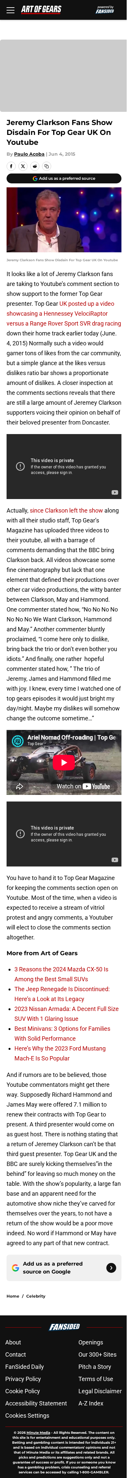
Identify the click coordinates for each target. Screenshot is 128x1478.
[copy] (46, 166)
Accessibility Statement (36, 1403)
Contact (15, 1354)
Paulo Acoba (29, 154)
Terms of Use (95, 1378)
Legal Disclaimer (100, 1391)
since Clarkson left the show (66, 510)
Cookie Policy (22, 1391)
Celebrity (35, 1296)
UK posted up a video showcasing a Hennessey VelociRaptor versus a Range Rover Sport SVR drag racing (64, 313)
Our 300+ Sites (97, 1354)
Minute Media (38, 1433)
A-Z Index (90, 1403)
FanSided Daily (24, 1366)
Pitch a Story (94, 1366)
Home (13, 1296)
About (13, 1342)
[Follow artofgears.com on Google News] (111, 1268)
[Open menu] (10, 10)
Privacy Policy (23, 1378)
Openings (90, 1342)
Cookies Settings (27, 1415)
